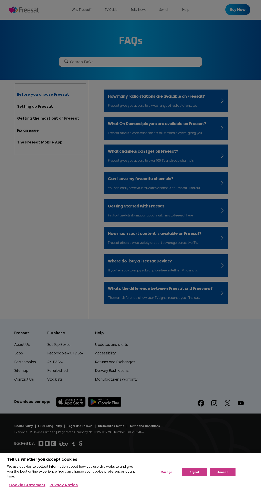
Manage (166, 471)
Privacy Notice (64, 485)
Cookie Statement (27, 485)
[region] (130, 472)
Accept (222, 471)
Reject (194, 471)
